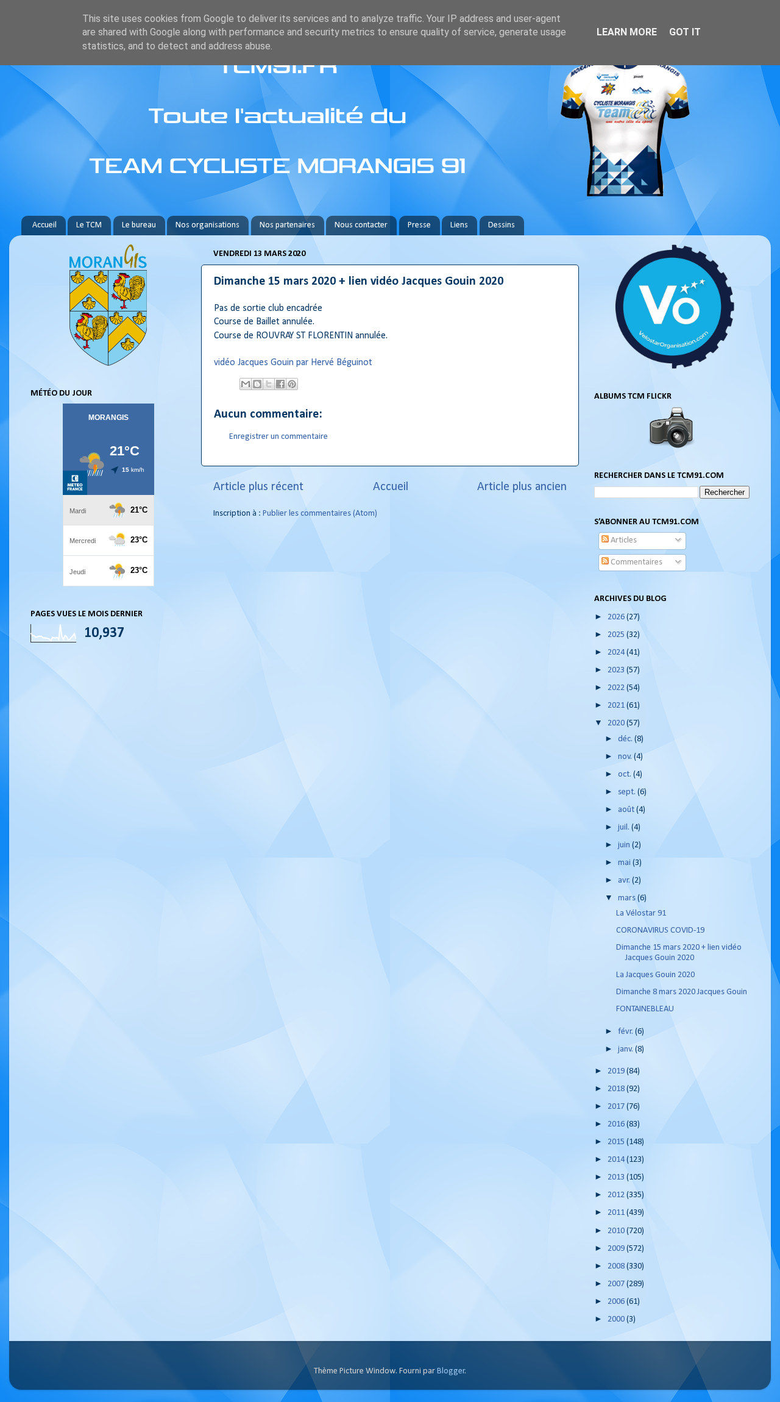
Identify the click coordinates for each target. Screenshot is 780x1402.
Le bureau (139, 225)
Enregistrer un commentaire (278, 436)
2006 (617, 1301)
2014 (617, 1159)
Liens (459, 225)
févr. (626, 1031)
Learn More (627, 32)
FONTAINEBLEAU (645, 1009)
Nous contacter (361, 225)
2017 (617, 1106)
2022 (617, 687)
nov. (626, 756)
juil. (624, 827)
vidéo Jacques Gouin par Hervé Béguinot (293, 363)
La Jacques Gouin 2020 (655, 975)
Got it (685, 32)
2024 (617, 652)
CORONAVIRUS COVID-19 (660, 930)
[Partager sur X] (269, 384)
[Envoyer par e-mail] (245, 384)
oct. (625, 774)
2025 (617, 634)
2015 (617, 1142)
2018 (617, 1089)
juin (625, 845)
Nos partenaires (287, 225)
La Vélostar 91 (641, 913)
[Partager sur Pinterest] (292, 384)
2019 (617, 1071)
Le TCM (89, 225)
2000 (617, 1319)
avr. (625, 880)
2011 (617, 1212)
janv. (626, 1049)
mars (627, 898)
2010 (617, 1231)
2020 (617, 723)
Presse (419, 225)
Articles (623, 540)
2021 (617, 705)
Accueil (44, 225)
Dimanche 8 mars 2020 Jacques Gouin (681, 992)
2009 (617, 1248)
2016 (617, 1124)
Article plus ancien (522, 487)
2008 (617, 1266)
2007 (617, 1284)
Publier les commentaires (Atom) (320, 513)
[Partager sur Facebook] (280, 384)
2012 (617, 1195)
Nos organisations (207, 225)
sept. (627, 792)
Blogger (451, 1371)
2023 (617, 670)
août (627, 809)
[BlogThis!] (257, 384)
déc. (626, 739)
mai (625, 862)
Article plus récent (258, 487)
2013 (617, 1177)
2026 (617, 617)
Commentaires (635, 562)
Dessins (501, 225)
